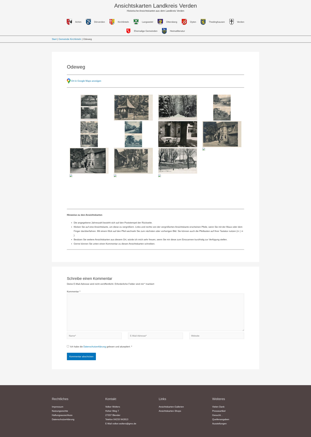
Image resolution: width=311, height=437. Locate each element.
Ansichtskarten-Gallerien (171, 406)
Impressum (57, 406)
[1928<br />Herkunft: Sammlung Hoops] (133, 134)
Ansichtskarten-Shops (170, 411)
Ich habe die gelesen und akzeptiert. (101, 346)
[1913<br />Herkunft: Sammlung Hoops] (222, 108)
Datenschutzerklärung (95, 346)
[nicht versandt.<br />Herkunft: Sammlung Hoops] (177, 108)
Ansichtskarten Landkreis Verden (155, 5)
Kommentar (73, 291)
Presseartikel (218, 411)
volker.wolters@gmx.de (124, 423)
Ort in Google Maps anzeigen (86, 80)
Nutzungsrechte (60, 411)
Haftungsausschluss (62, 415)
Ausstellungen (219, 423)
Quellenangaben (220, 419)
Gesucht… (217, 415)
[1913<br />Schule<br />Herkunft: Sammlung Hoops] (177, 187)
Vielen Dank (218, 406)
